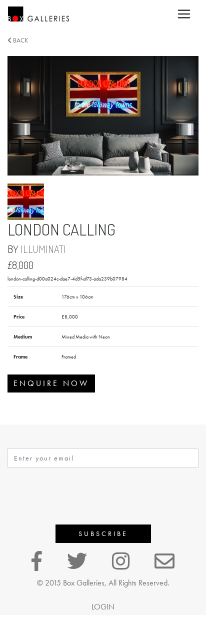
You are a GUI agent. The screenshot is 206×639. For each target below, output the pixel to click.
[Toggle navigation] (184, 14)
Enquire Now (51, 383)
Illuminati (43, 249)
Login (103, 607)
